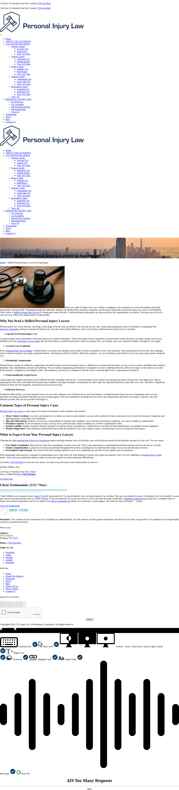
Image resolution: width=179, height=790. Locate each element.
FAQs (8, 117)
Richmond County (19, 87)
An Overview (17, 102)
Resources (10, 579)
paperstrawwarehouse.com (135, 498)
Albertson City (23, 59)
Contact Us (11, 122)
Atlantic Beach (23, 61)
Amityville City (23, 82)
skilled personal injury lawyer (27, 312)
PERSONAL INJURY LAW (18, 99)
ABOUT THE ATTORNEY (18, 41)
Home (8, 39)
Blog (8, 119)
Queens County (18, 46)
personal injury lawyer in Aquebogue (33, 440)
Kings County (17, 66)
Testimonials (11, 114)
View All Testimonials (10, 506)
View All (15, 97)
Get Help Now (6, 479)
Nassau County (18, 56)
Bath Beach (22, 71)
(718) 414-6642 (44, 3)
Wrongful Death (18, 109)
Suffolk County (18, 76)
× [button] (0, 631)
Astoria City (22, 51)
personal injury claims (152, 455)
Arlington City (23, 92)
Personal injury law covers (11, 411)
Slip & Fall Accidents (20, 107)
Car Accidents (17, 104)
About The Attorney (14, 576)
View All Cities (23, 54)
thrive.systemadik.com (61, 501)
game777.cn (39, 496)
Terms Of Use (12, 586)
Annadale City (23, 89)
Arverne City (22, 49)
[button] (19, 646)
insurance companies (9, 329)
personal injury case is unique (19, 350)
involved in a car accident (28, 341)
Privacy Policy (12, 589)
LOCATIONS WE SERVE (18, 44)
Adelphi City (22, 69)
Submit (89, 619)
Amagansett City (24, 79)
